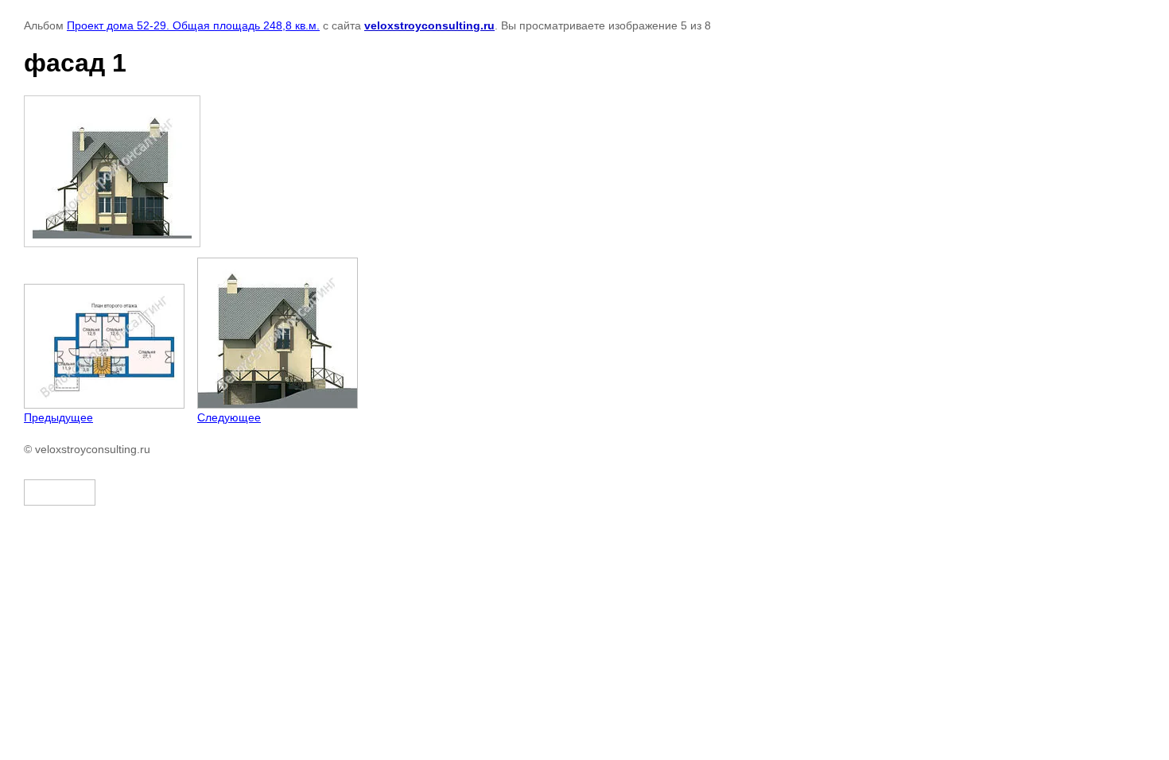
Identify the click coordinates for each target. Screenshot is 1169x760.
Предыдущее (58, 417)
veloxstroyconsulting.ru (429, 25)
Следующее (229, 417)
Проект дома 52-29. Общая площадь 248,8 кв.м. (193, 25)
